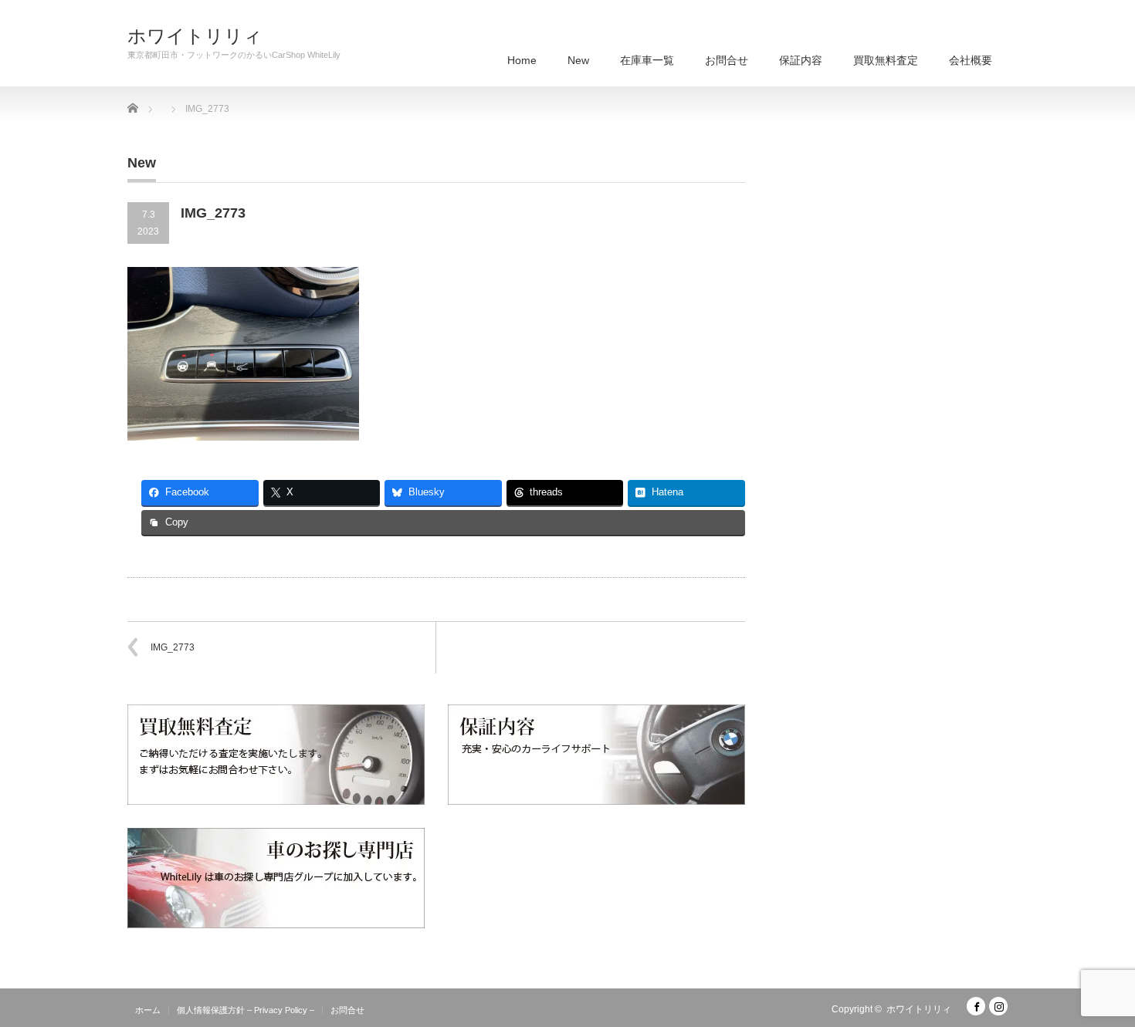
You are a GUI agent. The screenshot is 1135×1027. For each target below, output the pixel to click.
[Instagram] (998, 1006)
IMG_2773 (173, 647)
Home (522, 60)
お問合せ (726, 60)
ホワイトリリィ (195, 36)
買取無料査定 (885, 60)
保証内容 (800, 60)
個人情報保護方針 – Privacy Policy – (245, 1010)
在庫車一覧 (647, 60)
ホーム (148, 1010)
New (578, 60)
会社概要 (970, 60)
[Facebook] (976, 1006)
